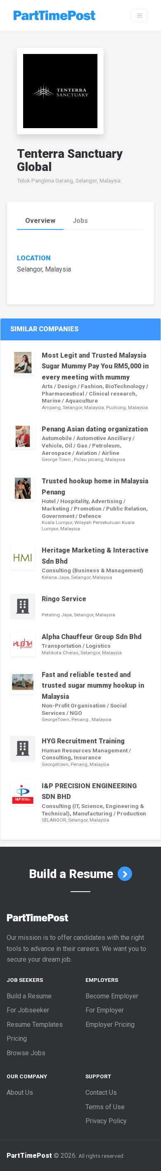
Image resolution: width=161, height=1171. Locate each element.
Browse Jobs (26, 1053)
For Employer (104, 1010)
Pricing (17, 1038)
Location (34, 258)
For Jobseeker (28, 1010)
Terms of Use (105, 1107)
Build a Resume (72, 874)
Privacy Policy (106, 1121)
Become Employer (111, 996)
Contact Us (101, 1092)
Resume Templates (35, 1024)
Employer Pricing (110, 1024)
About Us (20, 1092)
